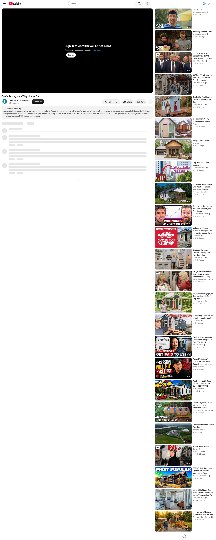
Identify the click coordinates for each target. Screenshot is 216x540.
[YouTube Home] (14, 3)
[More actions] (150, 101)
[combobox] (102, 3)
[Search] (139, 3)
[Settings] (197, 3)
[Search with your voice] (147, 3)
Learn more (96, 50)
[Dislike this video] (116, 101)
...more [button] (37, 116)
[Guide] (4, 3)
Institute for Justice (17, 100)
